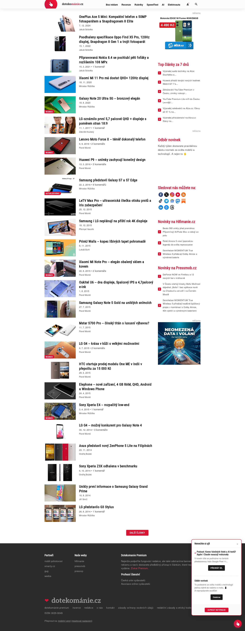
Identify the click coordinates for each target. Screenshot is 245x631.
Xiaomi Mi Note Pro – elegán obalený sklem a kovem (111, 264)
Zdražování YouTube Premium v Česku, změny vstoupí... (178, 91)
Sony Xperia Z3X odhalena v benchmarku (108, 466)
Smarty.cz (50, 566)
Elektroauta (174, 4)
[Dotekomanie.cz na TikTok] (161, 201)
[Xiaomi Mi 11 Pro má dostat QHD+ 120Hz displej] (60, 84)
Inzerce (77, 607)
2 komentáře (98, 143)
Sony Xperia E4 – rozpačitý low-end (104, 405)
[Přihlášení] (187, 4)
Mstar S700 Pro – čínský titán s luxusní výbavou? (114, 323)
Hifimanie (79, 561)
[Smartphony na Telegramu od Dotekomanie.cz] (166, 201)
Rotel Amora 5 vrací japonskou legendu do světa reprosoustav (178, 242)
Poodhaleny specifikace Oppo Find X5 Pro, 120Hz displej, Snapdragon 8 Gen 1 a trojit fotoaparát (114, 39)
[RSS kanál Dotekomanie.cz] (183, 194)
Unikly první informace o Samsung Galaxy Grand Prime (113, 489)
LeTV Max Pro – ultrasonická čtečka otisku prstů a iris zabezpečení (115, 203)
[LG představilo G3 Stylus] (60, 513)
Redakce (88, 607)
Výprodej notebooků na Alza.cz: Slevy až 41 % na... (181, 110)
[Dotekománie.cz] (64, 4)
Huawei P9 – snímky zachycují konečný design (112, 160)
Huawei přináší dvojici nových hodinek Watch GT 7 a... (181, 82)
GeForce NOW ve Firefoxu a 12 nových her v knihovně (178, 276)
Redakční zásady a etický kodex (174, 607)
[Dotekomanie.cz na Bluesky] (166, 207)
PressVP (79, 571)
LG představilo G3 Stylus (96, 507)
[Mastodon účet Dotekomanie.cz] (178, 201)
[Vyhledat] (196, 4)
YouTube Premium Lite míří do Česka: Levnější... (181, 100)
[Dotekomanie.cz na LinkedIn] (161, 207)
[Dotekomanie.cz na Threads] (172, 207)
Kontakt (110, 607)
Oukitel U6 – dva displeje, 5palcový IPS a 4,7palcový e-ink (116, 284)
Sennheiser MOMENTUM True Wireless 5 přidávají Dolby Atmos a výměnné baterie (180, 254)
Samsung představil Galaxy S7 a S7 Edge (108, 180)
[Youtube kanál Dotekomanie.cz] (178, 194)
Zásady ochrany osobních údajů (135, 607)
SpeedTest (152, 4)
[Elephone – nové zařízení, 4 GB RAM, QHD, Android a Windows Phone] (60, 390)
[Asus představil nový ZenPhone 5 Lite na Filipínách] (60, 452)
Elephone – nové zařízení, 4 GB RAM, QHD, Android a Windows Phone (115, 386)
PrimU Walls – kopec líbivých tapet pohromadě (112, 241)
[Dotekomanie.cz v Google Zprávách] (172, 201)
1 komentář (99, 66)
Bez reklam (112, 4)
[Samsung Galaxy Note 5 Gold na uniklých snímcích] (60, 309)
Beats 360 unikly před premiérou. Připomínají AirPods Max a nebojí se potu (180, 232)
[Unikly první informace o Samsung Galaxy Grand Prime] (60, 492)
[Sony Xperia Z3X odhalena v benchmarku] (60, 472)
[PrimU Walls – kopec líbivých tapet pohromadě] (60, 247)
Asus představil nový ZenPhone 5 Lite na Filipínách (115, 446)
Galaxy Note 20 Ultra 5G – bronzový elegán (109, 98)
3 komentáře (99, 164)
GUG (46, 571)
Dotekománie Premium (57, 607)
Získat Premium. (139, 568)
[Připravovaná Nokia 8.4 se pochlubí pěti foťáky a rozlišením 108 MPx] (60, 63)
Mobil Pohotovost (54, 561)
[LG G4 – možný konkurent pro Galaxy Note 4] (60, 431)
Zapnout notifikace (217, 610)
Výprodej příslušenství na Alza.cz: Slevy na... (179, 119)
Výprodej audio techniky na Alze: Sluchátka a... (179, 73)
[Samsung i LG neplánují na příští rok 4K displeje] (60, 227)
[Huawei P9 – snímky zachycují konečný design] (60, 166)
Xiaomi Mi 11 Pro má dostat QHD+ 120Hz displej (113, 78)
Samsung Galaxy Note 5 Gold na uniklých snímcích (115, 303)
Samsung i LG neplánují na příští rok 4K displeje (113, 221)
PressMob (80, 566)
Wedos (48, 576)
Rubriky (139, 4)
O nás (100, 607)
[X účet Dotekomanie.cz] (166, 194)
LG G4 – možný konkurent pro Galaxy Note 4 (110, 425)
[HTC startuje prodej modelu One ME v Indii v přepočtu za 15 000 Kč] (60, 370)
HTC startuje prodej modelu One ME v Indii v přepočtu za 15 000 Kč (110, 366)
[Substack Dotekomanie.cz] (183, 201)
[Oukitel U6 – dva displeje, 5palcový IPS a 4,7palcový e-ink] (60, 288)
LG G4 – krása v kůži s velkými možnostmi (109, 344)
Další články (137, 532)
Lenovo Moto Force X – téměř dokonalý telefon (112, 139)
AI (163, 4)
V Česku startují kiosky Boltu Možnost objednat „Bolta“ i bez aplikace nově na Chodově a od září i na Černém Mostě (181, 289)
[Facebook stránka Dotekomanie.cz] (161, 194)
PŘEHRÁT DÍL (216, 568)
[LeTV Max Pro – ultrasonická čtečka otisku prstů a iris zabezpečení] (60, 206)
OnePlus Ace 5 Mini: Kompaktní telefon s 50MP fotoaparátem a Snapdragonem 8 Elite (112, 19)
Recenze (126, 4)
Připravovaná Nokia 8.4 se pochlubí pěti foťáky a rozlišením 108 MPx (114, 60)
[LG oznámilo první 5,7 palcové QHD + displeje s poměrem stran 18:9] (60, 125)
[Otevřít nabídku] (238, 624)
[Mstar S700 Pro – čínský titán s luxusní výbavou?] (60, 329)
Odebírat (216, 597)
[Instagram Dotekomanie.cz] (172, 194)
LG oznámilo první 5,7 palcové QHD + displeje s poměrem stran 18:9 (112, 121)
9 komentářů (99, 184)
